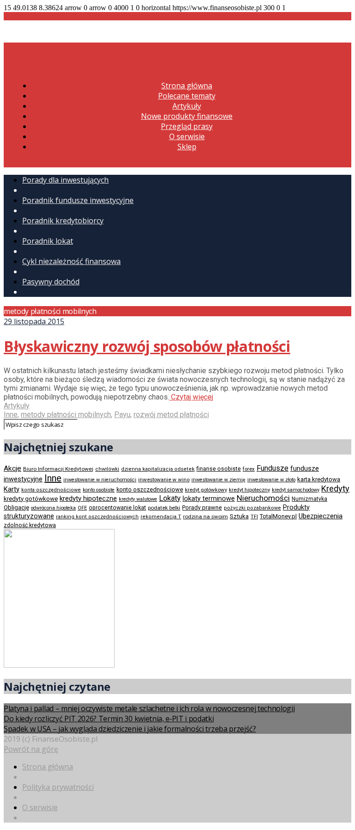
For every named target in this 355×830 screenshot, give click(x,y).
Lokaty (170, 498)
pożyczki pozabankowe (252, 508)
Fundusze (272, 468)
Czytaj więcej (191, 397)
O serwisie (187, 136)
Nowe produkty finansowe (187, 116)
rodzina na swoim (205, 516)
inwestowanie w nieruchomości (99, 480)
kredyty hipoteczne (88, 498)
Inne (11, 414)
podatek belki (164, 507)
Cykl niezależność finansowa (71, 261)
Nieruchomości (263, 498)
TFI (254, 517)
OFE (82, 508)
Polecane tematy (186, 96)
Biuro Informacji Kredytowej (58, 469)
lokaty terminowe (209, 498)
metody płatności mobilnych (66, 414)
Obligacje (16, 507)
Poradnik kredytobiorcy (63, 220)
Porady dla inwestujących (65, 180)
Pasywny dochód (51, 282)
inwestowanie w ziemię (218, 480)
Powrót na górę (31, 749)
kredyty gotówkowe (31, 498)
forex (249, 469)
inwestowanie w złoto (271, 480)
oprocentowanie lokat (117, 507)
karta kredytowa (318, 479)
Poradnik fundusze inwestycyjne (78, 200)
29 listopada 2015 (34, 321)
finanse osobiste (218, 469)
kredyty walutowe (138, 499)
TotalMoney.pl (278, 516)
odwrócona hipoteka (53, 508)
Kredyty (335, 488)
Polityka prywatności (58, 787)
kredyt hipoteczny (249, 490)
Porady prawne (202, 507)
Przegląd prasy (187, 126)
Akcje (12, 468)
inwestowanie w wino (164, 479)
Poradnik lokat (47, 241)
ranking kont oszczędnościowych (97, 517)
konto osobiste (99, 490)
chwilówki (107, 469)
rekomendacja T (161, 517)
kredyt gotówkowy (206, 489)
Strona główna (186, 85)
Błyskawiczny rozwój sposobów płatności (147, 346)
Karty (11, 489)
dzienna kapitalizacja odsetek (158, 469)
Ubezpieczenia (321, 516)
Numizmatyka (309, 499)
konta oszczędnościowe (51, 490)
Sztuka (239, 516)
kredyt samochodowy (295, 490)
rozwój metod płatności (171, 414)
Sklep (187, 146)
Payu (122, 414)
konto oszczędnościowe (149, 489)
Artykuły (186, 106)
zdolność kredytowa (30, 525)
